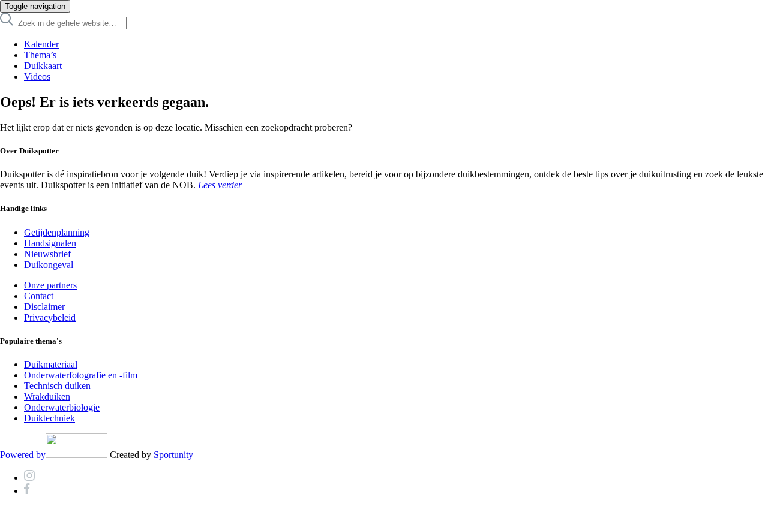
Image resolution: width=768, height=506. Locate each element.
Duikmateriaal (50, 364)
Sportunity (173, 455)
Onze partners (50, 285)
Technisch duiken (57, 386)
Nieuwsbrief (47, 254)
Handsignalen (50, 243)
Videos (37, 76)
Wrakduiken (47, 396)
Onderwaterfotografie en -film (80, 375)
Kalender (41, 44)
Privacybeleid (50, 317)
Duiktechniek (49, 418)
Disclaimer (44, 307)
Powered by (23, 455)
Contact (38, 296)
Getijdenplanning (56, 232)
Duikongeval (48, 265)
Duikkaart (43, 66)
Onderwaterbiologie (62, 407)
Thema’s (40, 55)
